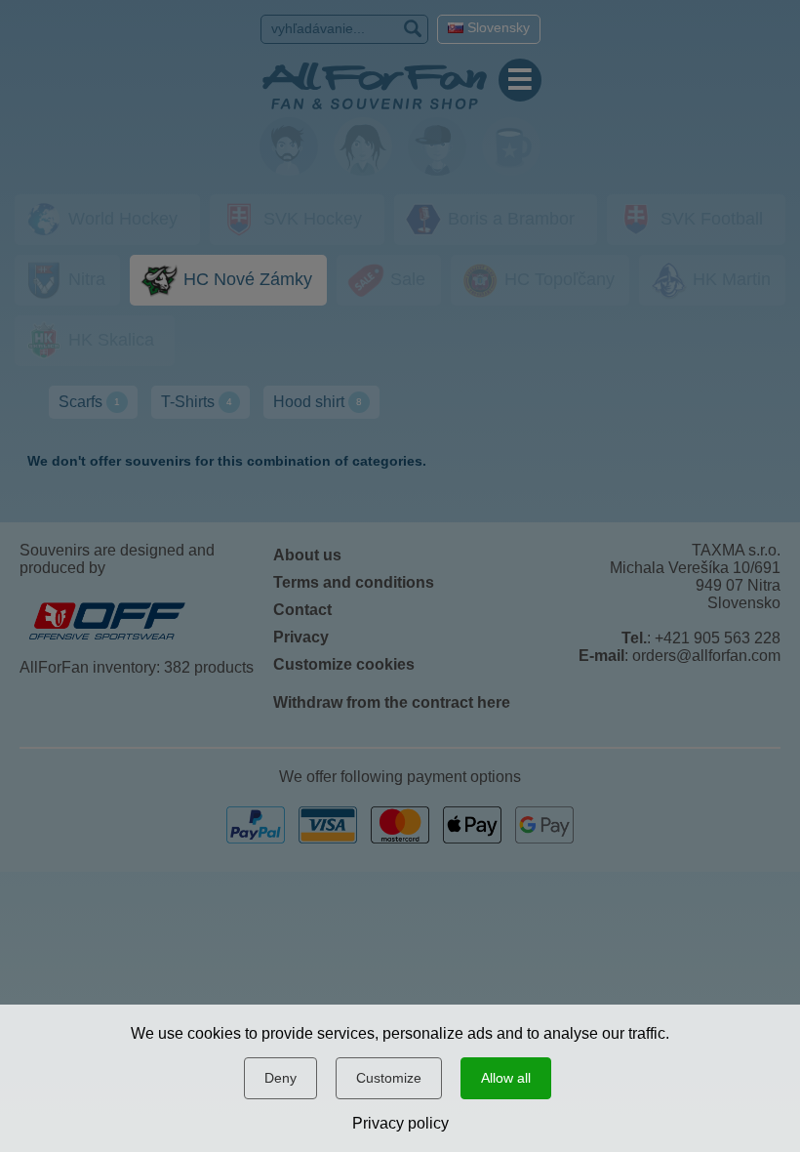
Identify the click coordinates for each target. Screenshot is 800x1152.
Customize (388, 1078)
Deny (280, 1078)
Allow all (506, 1078)
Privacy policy (400, 1123)
